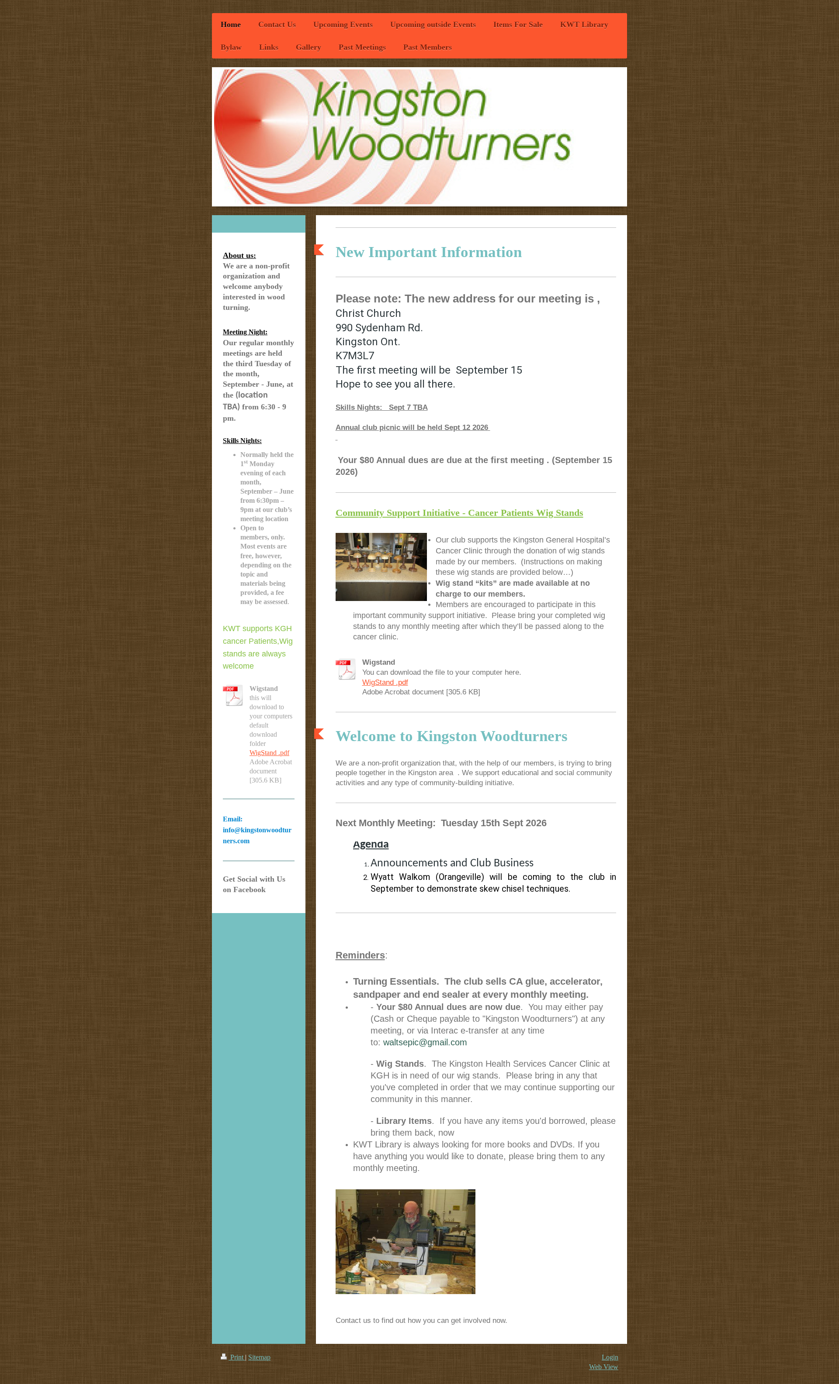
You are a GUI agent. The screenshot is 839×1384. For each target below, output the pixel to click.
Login (610, 1357)
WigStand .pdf (385, 682)
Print (237, 1357)
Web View (603, 1366)
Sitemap (259, 1357)
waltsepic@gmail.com (425, 1042)
